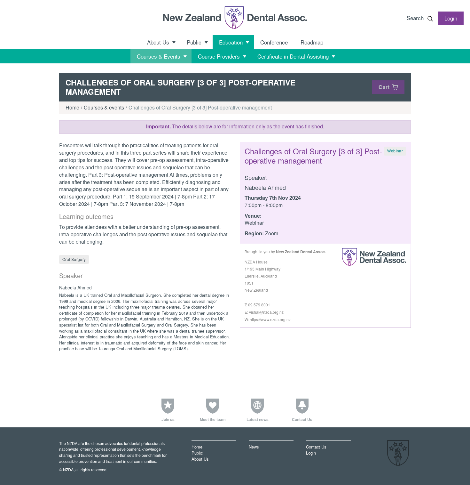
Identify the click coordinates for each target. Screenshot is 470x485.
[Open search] (430, 19)
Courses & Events (158, 56)
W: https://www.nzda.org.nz (268, 319)
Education (231, 42)
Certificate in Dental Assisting (293, 56)
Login (311, 453)
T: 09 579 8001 (257, 304)
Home (72, 107)
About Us (158, 42)
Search (415, 18)
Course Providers (219, 56)
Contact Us (316, 447)
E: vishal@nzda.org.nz (264, 312)
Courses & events (104, 107)
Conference (274, 42)
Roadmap (312, 42)
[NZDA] (235, 17)
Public (194, 42)
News (254, 447)
